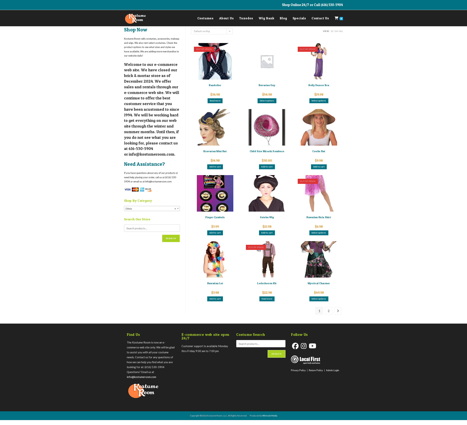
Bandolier (215, 85)
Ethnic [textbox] (151, 208)
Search (171, 238)
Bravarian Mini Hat (215, 151)
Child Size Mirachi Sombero (267, 151)
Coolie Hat (318, 151)
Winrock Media (269, 415)
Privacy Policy (298, 370)
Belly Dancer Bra (318, 85)
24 (336, 31)
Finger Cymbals (215, 217)
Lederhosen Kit (267, 283)
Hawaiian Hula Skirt (318, 217)
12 (332, 31)
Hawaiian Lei (215, 283)
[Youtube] (312, 346)
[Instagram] (304, 346)
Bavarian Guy (267, 85)
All (341, 31)
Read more (215, 100)
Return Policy (316, 370)
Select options (267, 100)
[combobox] (152, 208)
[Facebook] (295, 346)
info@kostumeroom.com (141, 376)
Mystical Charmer (319, 283)
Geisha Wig (267, 217)
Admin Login (332, 370)
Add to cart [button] (215, 166)
